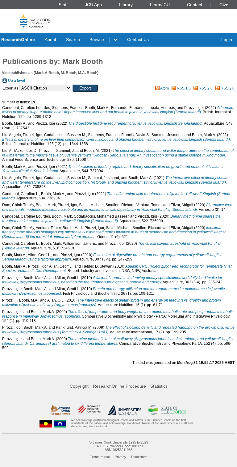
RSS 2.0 (206, 88)
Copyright (79, 386)
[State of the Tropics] (167, 410)
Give (223, 4)
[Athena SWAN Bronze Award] (60, 410)
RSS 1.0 (184, 88)
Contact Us (138, 39)
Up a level (16, 80)
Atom (164, 88)
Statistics (159, 386)
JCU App (93, 4)
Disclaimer (139, 457)
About (50, 39)
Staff (63, 4)
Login (226, 39)
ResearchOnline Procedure (119, 386)
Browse (96, 39)
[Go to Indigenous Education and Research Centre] (46, 423)
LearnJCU (160, 4)
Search (73, 39)
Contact (194, 4)
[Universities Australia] (124, 410)
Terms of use (100, 457)
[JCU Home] (35, 20)
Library (126, 4)
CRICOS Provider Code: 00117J (118, 446)
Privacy (120, 457)
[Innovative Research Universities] (89, 410)
